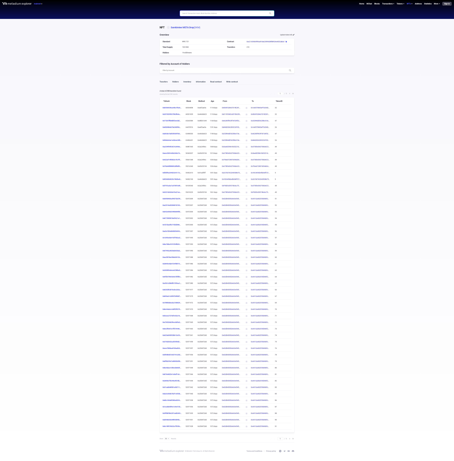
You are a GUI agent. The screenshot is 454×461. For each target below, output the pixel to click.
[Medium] (288, 451)
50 (166, 438)
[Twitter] (280, 451)
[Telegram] (284, 451)
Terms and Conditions (254, 451)
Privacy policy (271, 451)
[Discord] (293, 451)
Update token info (286, 35)
